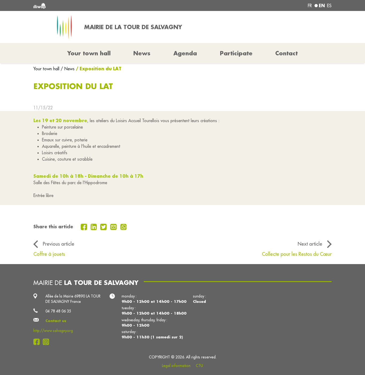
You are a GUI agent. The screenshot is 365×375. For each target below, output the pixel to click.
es (329, 5)
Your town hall (47, 68)
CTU (199, 365)
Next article (310, 244)
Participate (236, 53)
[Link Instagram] (47, 342)
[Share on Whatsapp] (123, 226)
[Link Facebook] (38, 342)
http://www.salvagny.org (53, 330)
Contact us (55, 320)
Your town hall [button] (89, 53)
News (141, 53)
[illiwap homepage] (93, 5)
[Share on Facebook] (85, 226)
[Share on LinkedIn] (94, 226)
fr (310, 5)
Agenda (185, 53)
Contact (286, 53)
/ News (68, 68)
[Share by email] (114, 226)
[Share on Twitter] (104, 226)
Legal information (176, 365)
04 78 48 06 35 (58, 311)
